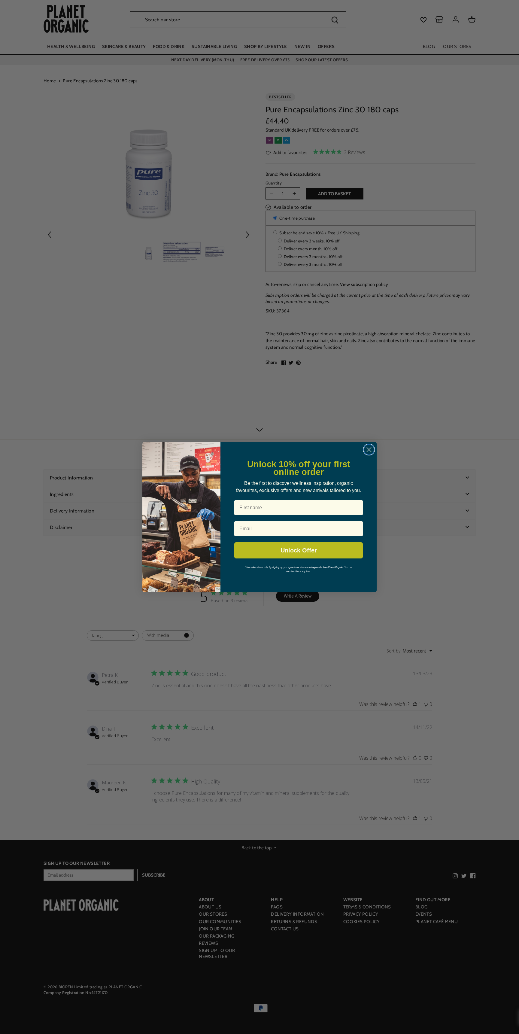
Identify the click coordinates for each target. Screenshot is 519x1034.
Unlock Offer (299, 550)
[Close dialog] (369, 449)
